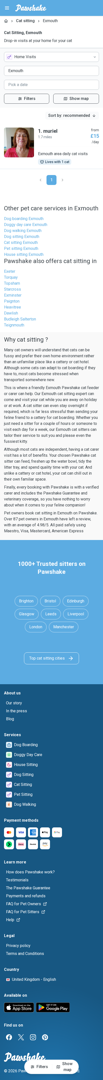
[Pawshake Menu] (7, 8)
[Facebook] (9, 1037)
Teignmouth (14, 325)
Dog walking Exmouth (23, 230)
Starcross (12, 289)
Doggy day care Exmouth (25, 224)
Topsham (12, 283)
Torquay (11, 277)
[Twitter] (21, 1037)
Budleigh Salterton (20, 319)
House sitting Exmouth (24, 254)
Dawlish (11, 313)
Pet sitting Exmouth (21, 248)
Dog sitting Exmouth (21, 236)
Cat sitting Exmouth (21, 242)
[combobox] (51, 57)
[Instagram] (33, 1037)
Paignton (12, 301)
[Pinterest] (45, 1037)
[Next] (63, 180)
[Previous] (41, 180)
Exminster (13, 295)
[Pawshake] (31, 8)
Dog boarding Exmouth (24, 218)
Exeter (9, 271)
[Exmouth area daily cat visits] (51, 146)
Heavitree (12, 307)
